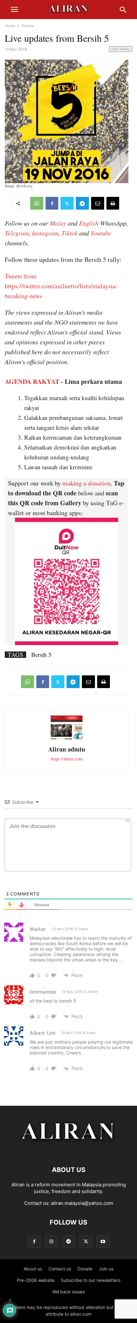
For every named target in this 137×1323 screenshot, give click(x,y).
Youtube (100, 233)
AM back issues (68, 1291)
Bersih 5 (41, 654)
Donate (84, 1268)
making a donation (86, 483)
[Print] (112, 203)
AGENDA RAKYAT (32, 381)
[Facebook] (52, 203)
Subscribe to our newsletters (90, 1280)
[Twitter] (67, 203)
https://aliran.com (67, 759)
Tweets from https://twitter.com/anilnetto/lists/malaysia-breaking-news (61, 286)
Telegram (17, 233)
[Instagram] (51, 1242)
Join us (106, 1268)
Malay (58, 223)
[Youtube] (103, 1242)
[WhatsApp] (36, 203)
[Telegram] (82, 203)
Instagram (45, 233)
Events (28, 25)
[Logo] (69, 1150)
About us (33, 1268)
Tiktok (69, 233)
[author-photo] (67, 738)
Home (10, 25)
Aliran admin (66, 749)
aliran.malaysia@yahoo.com (82, 1203)
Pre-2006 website (35, 1280)
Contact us (59, 1268)
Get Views (121, 49)
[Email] (97, 203)
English (88, 223)
